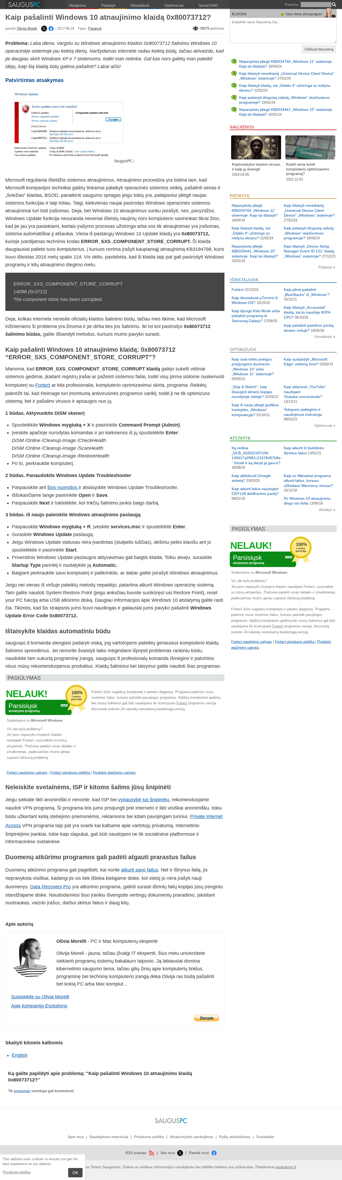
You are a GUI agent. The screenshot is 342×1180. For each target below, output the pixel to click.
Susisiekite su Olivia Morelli (40, 996)
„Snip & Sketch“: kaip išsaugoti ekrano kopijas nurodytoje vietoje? (252, 392)
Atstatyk (326, 510)
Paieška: (292, 4)
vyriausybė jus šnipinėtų (143, 799)
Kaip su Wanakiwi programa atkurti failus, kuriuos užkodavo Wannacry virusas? (308, 481)
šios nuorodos (63, 487)
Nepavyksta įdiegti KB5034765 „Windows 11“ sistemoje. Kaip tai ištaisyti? (255, 210)
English (20, 1055)
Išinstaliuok (140, 5)
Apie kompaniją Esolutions (39, 1006)
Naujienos (77, 5)
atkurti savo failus (139, 870)
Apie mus (76, 1137)
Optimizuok (174, 5)
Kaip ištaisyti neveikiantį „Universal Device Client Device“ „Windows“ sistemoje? (309, 210)
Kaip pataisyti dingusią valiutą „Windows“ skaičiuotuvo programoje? (308, 233)
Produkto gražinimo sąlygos (114, 773)
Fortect (42, 385)
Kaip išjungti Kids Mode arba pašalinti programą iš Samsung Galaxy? (256, 316)
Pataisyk (108, 5)
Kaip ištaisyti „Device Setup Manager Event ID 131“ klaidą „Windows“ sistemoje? (309, 251)
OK (75, 1172)
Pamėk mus (199, 1153)
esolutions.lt (286, 1167)
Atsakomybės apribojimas (191, 1137)
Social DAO (208, 5)
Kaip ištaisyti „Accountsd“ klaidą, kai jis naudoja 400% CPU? (307, 312)
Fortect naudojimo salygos (27, 773)
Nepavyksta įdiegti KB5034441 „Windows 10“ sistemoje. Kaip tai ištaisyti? (255, 251)
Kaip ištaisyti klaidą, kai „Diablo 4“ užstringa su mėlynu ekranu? (251, 233)
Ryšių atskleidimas (234, 1137)
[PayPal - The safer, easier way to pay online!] (206, 1018)
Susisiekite (265, 1137)
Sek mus (168, 1153)
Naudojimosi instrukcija (109, 1137)
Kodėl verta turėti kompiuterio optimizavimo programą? (307, 169)
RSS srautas (136, 1153)
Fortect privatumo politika (70, 773)
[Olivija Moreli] (43, 28)
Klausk (239, 14)
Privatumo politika (16, 1172)
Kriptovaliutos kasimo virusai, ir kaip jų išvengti (256, 166)
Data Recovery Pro (50, 886)
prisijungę (22, 1091)
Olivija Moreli (27, 28)
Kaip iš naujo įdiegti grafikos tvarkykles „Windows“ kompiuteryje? (255, 410)
